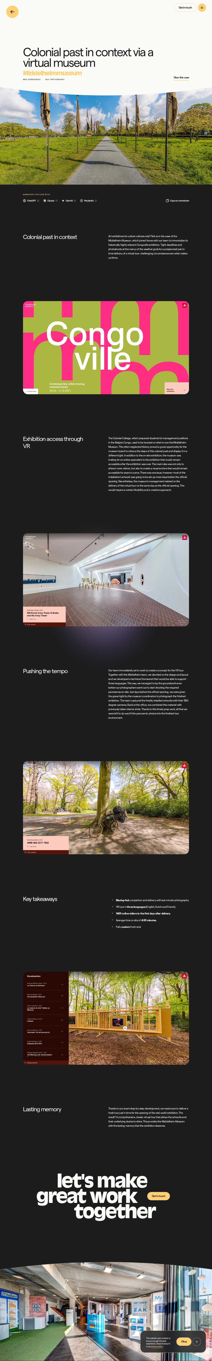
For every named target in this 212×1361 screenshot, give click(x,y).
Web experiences (32, 79)
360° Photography (55, 79)
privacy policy (157, 1346)
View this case (181, 77)
